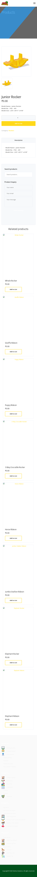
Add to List (18, 123)
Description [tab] (18, 140)
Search (30, 174)
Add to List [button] (13, 289)
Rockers (11, 130)
